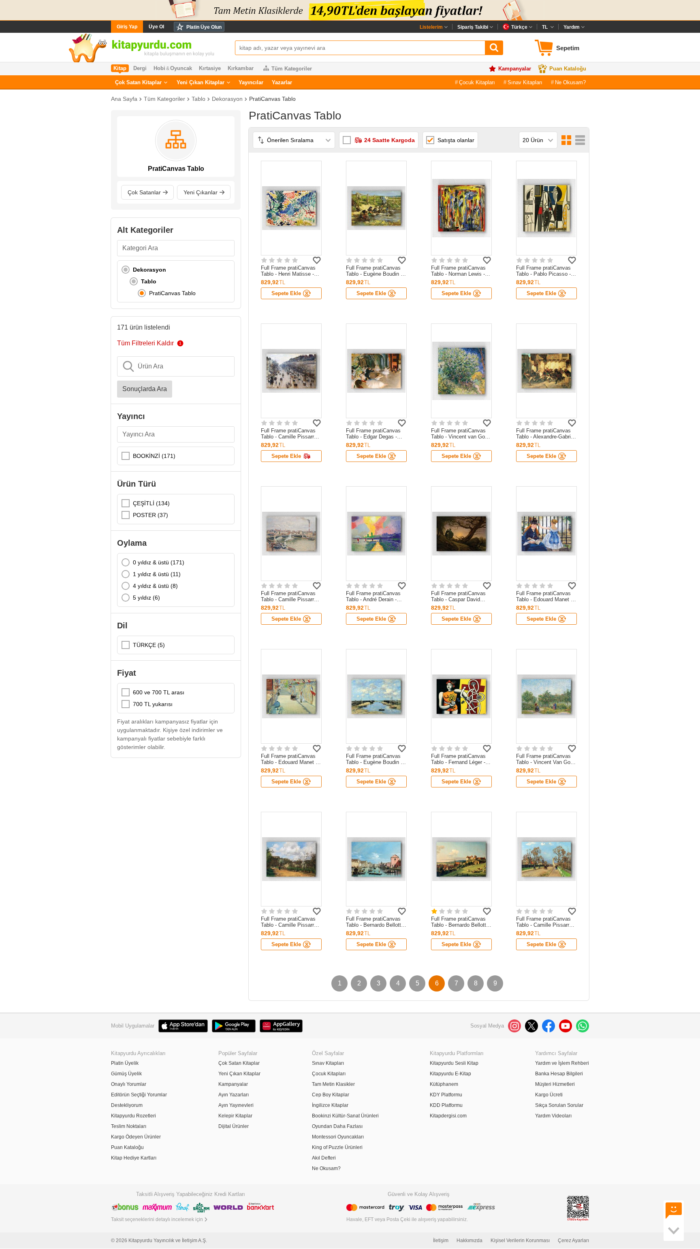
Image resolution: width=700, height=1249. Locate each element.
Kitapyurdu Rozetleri (133, 1116)
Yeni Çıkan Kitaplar (200, 82)
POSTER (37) (150, 515)
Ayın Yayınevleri (236, 1105)
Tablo (198, 99)
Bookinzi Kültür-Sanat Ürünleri (345, 1116)
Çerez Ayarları (573, 1240)
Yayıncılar (251, 82)
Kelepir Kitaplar (235, 1116)
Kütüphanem (444, 1084)
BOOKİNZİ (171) (154, 456)
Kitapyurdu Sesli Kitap (454, 1063)
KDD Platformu (446, 1105)
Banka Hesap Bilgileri (559, 1074)
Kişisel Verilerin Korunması (520, 1240)
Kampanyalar (514, 69)
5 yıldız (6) (146, 597)
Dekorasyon (227, 99)
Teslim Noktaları (128, 1126)
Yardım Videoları (553, 1116)
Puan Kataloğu (567, 69)
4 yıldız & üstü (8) (155, 586)
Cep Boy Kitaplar (330, 1095)
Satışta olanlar (456, 140)
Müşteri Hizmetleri (555, 1084)
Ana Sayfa (124, 99)
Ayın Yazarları (233, 1095)
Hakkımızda (469, 1240)
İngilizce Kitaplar (330, 1105)
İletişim (440, 1240)
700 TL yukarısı (153, 704)
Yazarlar (282, 82)
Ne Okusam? (570, 82)
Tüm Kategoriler (291, 69)
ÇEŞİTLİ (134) (151, 503)
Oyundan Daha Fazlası (337, 1126)
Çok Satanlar (144, 192)
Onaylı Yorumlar (128, 1084)
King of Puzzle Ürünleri (337, 1147)
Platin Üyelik (125, 1063)
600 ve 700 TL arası (158, 692)
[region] (175, 281)
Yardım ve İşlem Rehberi (562, 1063)
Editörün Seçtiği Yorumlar (139, 1095)
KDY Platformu (446, 1095)
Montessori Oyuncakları (338, 1137)
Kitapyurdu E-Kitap (450, 1074)
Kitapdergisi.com (448, 1116)
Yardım (571, 27)
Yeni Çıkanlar (201, 192)
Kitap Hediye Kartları (133, 1158)
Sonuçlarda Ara (144, 388)
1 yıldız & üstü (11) (157, 574)
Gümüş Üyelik (126, 1074)
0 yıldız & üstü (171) (158, 562)
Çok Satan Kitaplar (138, 82)
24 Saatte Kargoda (389, 140)
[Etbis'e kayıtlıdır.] (578, 1207)
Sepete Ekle (286, 293)
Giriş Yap (127, 27)
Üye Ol (156, 27)
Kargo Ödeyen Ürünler (136, 1137)
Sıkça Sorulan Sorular (559, 1105)
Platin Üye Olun (204, 27)
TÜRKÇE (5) (149, 645)
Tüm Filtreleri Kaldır (145, 343)
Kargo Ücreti (549, 1095)
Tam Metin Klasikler (333, 1084)
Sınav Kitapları (525, 82)
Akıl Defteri (324, 1158)
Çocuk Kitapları (477, 82)
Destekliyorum (127, 1105)
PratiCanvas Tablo (272, 99)
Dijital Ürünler (233, 1126)
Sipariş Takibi (472, 27)
